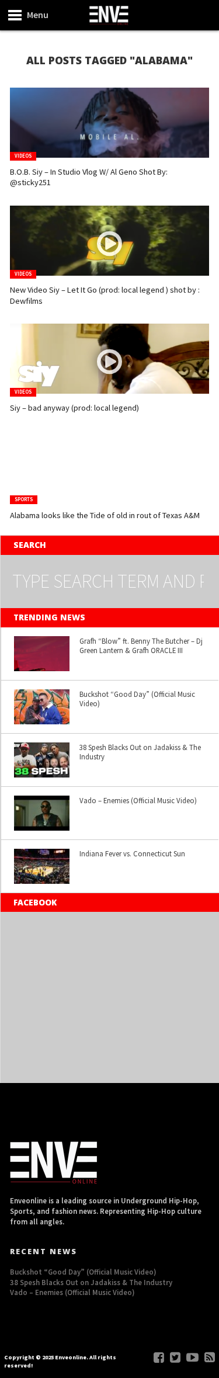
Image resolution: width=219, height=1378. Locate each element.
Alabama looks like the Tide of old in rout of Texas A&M (105, 515)
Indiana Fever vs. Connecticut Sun (132, 853)
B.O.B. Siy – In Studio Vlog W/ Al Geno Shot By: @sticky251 (89, 177)
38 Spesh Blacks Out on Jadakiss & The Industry (140, 752)
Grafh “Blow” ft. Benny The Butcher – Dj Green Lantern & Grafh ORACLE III (141, 645)
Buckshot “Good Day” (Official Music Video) (137, 699)
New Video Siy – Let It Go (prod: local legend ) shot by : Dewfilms (105, 295)
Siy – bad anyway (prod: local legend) (74, 407)
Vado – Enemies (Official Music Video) (138, 800)
